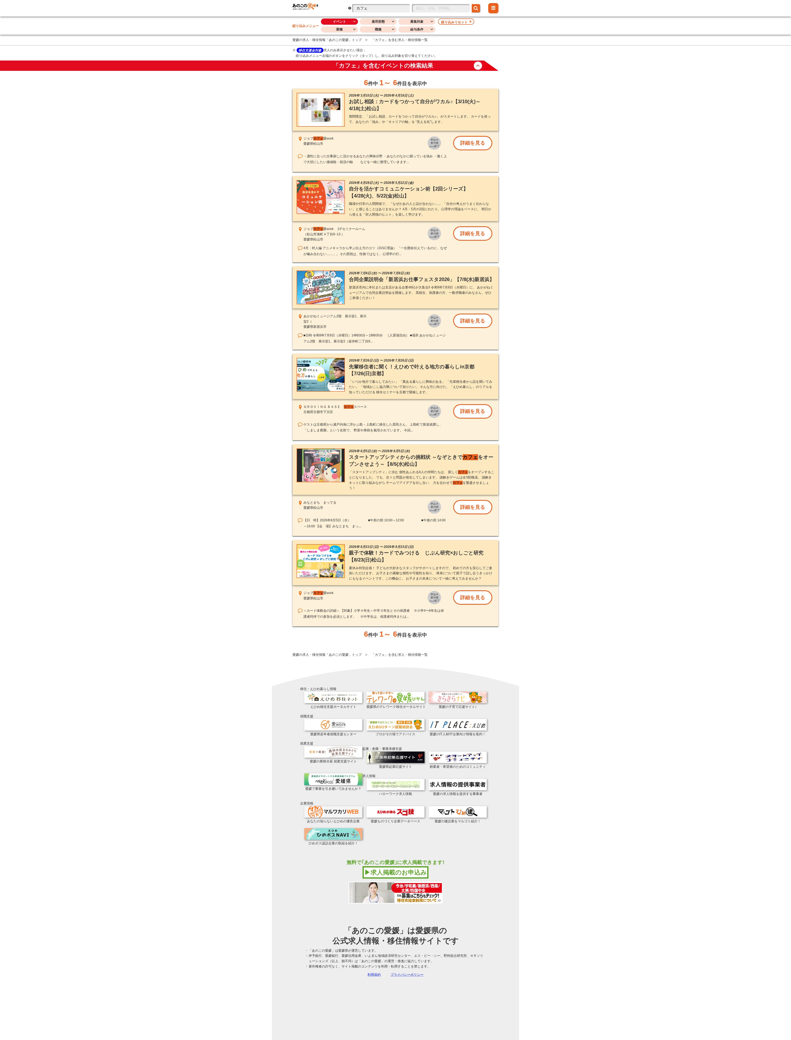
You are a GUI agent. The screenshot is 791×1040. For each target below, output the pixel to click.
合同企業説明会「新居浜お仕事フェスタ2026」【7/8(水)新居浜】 (421, 279)
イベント (339, 21)
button (478, 66)
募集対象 (417, 21)
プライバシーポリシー (407, 974)
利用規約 (374, 974)
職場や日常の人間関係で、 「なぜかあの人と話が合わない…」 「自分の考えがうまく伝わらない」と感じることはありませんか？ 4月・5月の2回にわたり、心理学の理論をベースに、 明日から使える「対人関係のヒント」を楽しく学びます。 (420, 209)
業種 (339, 29)
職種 (378, 29)
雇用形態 (378, 21)
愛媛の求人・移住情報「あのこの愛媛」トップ (327, 40)
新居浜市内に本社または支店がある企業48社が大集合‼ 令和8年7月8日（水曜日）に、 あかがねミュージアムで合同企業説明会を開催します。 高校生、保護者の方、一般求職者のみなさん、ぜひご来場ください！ (421, 293)
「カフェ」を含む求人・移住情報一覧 (400, 40)
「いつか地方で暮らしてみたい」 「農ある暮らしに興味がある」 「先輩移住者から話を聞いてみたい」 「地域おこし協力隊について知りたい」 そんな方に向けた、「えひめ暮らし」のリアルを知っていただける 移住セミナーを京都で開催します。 (420, 387)
